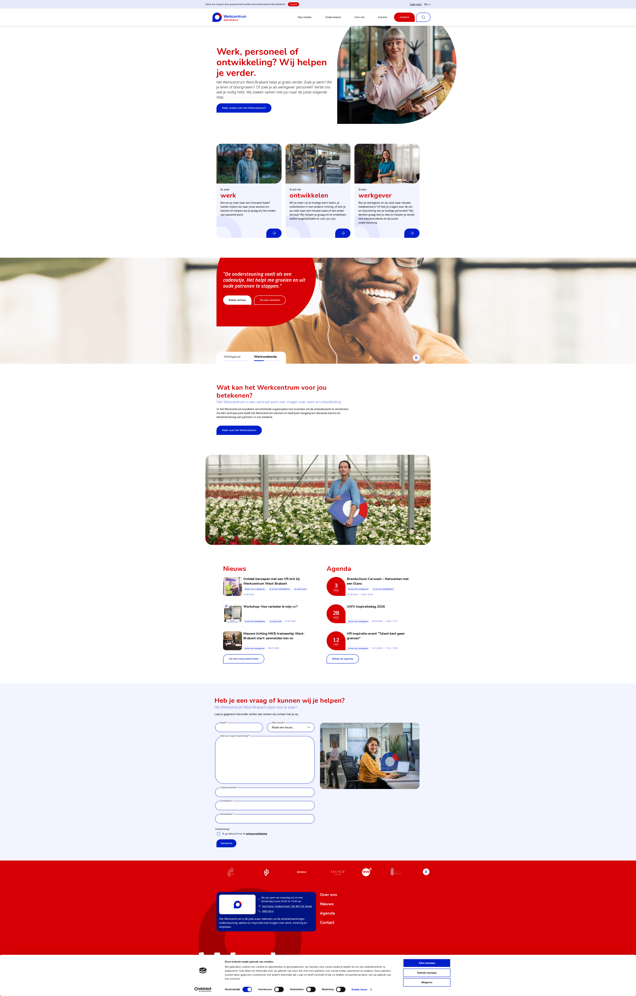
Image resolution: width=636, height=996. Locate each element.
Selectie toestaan (427, 972)
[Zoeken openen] (423, 17)
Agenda (327, 913)
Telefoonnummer (228, 787)
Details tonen (359, 989)
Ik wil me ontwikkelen (280, 589)
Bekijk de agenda (342, 659)
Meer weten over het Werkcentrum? (244, 108)
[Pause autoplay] (416, 357)
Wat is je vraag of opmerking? (234, 735)
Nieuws (327, 904)
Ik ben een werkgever (255, 589)
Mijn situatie (305, 17)
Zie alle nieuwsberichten (244, 659)
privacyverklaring (256, 833)
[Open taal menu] (427, 4)
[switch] (279, 989)
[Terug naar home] (229, 17)
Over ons (359, 17)
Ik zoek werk (300, 589)
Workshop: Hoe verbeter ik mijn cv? (270, 606)
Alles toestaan (427, 963)
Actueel (382, 17)
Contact (293, 4)
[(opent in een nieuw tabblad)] (230, 872)
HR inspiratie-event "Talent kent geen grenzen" (376, 635)
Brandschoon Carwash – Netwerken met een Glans (378, 581)
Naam (223, 722)
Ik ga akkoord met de (244, 833)
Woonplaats (226, 814)
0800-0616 (268, 911)
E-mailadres (226, 800)
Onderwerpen (333, 17)
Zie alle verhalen (270, 306)
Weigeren (426, 982)
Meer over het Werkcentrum (239, 430)
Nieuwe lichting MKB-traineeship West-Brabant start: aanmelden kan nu (274, 635)
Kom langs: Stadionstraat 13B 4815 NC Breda (285, 906)
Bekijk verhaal (237, 306)
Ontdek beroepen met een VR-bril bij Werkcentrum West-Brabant (271, 581)
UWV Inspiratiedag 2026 (366, 606)
